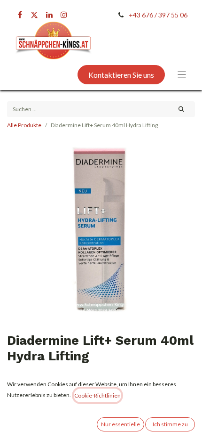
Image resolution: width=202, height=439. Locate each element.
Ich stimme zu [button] (170, 424)
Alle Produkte (24, 125)
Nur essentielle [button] (120, 424)
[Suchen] (181, 109)
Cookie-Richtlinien (97, 395)
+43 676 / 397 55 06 (158, 15)
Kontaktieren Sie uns (121, 74)
